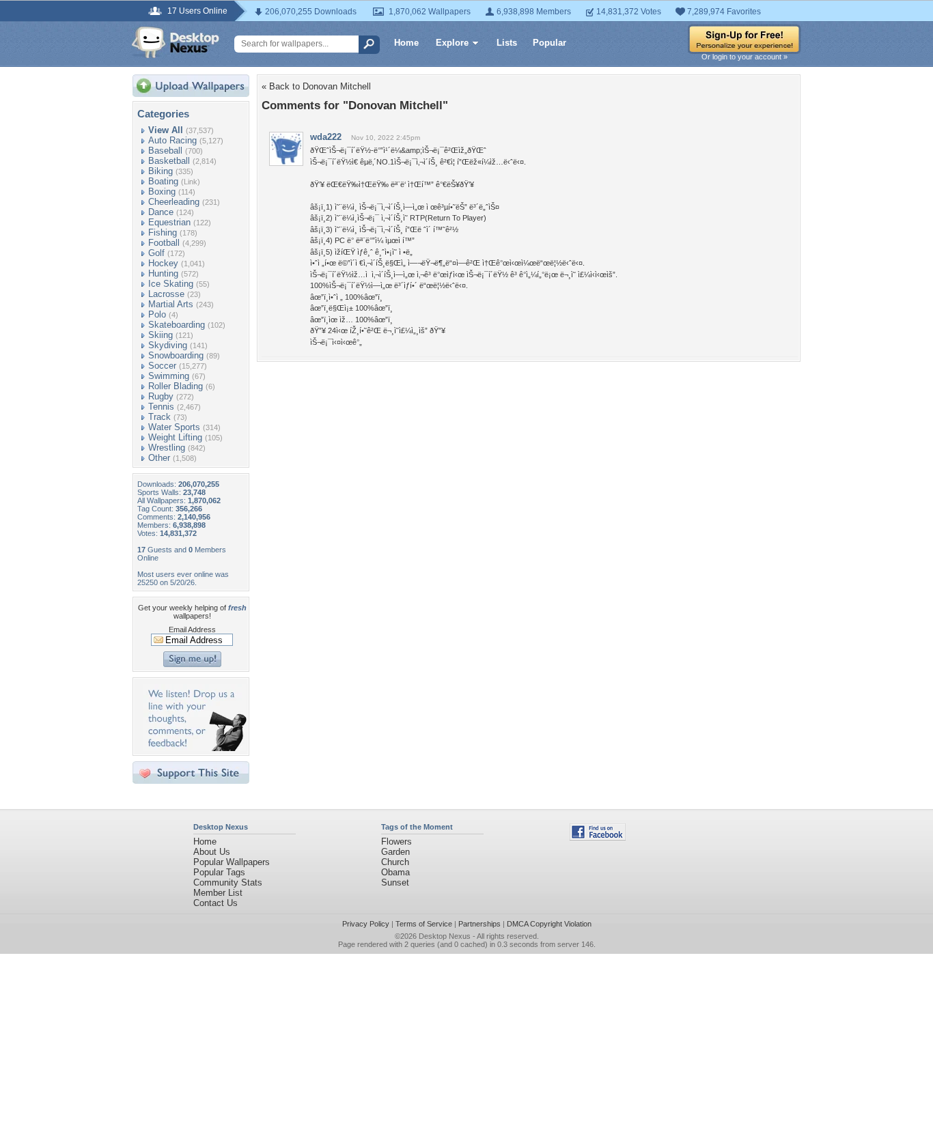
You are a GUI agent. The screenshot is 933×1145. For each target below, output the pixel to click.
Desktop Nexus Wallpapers (175, 42)
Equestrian (169, 222)
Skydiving (167, 345)
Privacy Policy (365, 924)
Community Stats (227, 882)
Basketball (169, 161)
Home (406, 43)
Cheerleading (173, 202)
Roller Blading (175, 386)
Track (159, 417)
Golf (156, 253)
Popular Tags (219, 872)
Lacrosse (166, 294)
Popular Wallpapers (231, 862)
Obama (395, 872)
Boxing (162, 191)
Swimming (168, 376)
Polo (157, 314)
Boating (163, 181)
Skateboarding (176, 325)
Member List (217, 893)
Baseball (165, 150)
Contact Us (215, 903)
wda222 (326, 137)
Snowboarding (176, 355)
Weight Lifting (175, 437)
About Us (211, 852)
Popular (549, 43)
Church (395, 862)
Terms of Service (423, 924)
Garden (395, 852)
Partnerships (479, 924)
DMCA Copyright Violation (549, 924)
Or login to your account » (744, 57)
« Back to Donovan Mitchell (316, 86)
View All (165, 130)
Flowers (396, 841)
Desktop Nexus (445, 936)
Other (159, 458)
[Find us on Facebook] (598, 837)
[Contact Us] (195, 748)
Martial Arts (170, 304)
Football (164, 243)
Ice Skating (170, 284)
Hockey (163, 263)
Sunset (395, 882)
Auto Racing (172, 140)
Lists (507, 43)
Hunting (163, 273)
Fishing (162, 232)
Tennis (161, 406)
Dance (160, 212)
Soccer (162, 366)
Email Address (192, 629)
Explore (452, 43)
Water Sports (174, 427)
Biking (160, 171)
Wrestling (166, 447)
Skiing (160, 335)
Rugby (160, 396)
